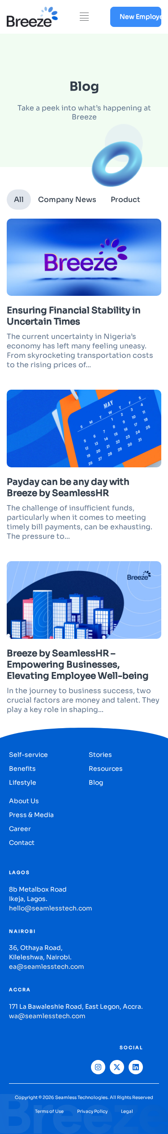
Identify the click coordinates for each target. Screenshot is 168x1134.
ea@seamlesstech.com (46, 967)
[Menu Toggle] (84, 17)
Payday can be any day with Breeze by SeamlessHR (68, 487)
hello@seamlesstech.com (50, 908)
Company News (67, 199)
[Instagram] (98, 1067)
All (19, 199)
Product (125, 199)
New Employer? (140, 17)
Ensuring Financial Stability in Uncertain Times (74, 316)
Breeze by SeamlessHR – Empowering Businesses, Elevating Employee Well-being (79, 664)
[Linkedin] (136, 1067)
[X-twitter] (117, 1067)
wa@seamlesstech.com (47, 1016)
